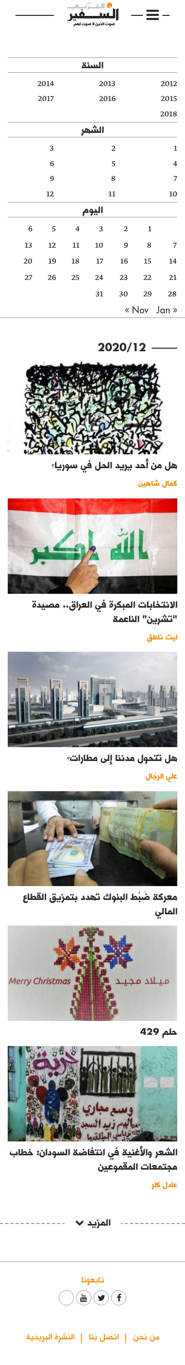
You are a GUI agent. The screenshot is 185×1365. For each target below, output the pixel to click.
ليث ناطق (162, 636)
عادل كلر (164, 1184)
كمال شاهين (157, 483)
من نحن (146, 1336)
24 (99, 277)
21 (173, 277)
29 (147, 294)
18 (75, 261)
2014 (46, 83)
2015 (169, 98)
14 (173, 261)
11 (112, 194)
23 (124, 277)
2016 (107, 98)
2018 (168, 114)
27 (28, 277)
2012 (169, 83)
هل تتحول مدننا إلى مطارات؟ (122, 758)
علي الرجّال (161, 775)
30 (123, 294)
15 (148, 261)
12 (50, 194)
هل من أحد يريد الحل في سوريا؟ (114, 465)
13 (28, 245)
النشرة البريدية (50, 1336)
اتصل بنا (104, 1336)
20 (28, 261)
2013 (107, 83)
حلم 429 (158, 1031)
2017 (46, 98)
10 (173, 194)
